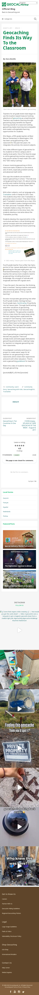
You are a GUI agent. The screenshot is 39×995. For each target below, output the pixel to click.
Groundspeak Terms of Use (13, 987)
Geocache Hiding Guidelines (11, 908)
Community (10, 387)
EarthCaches (22, 303)
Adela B (17, 28)
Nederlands (6, 512)
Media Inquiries (7, 972)
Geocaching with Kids (15, 389)
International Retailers (9, 954)
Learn (17, 387)
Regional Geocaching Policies (11, 913)
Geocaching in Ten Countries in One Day (10, 423)
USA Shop (5, 949)
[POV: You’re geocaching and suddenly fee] (19, 826)
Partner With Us (7, 904)
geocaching (17, 118)
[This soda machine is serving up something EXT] (19, 866)
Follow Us (20, 605)
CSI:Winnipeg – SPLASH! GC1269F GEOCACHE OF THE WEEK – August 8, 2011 (29, 425)
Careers (4, 899)
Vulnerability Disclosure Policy (11, 936)
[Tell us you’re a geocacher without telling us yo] (19, 669)
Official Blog (8, 8)
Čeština (5, 516)
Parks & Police (6, 931)
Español (5, 507)
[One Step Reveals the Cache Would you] (19, 787)
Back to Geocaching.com (11, 12)
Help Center (6, 968)
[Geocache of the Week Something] (19, 708)
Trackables (7, 194)
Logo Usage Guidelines (9, 927)
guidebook (21, 361)
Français (5, 503)
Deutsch (5, 498)
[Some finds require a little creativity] (19, 630)
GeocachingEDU (29, 389)
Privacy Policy (26, 987)
